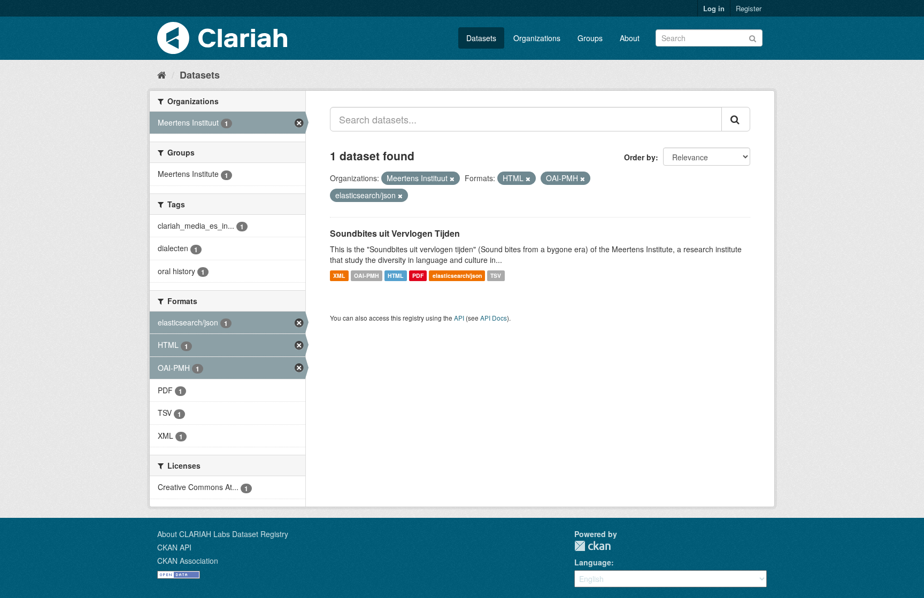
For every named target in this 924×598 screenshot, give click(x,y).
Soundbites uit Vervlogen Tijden (395, 233)
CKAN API (174, 547)
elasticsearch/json (457, 275)
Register (748, 8)
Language (592, 562)
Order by (640, 157)
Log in (714, 8)
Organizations (536, 38)
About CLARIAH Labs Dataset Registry (222, 534)
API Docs (493, 317)
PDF (418, 275)
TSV (495, 275)
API (459, 317)
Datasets (481, 38)
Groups (590, 38)
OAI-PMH (366, 275)
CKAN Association (187, 560)
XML (339, 275)
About (630, 38)
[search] (735, 119)
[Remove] (452, 178)
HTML (395, 275)
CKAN (592, 546)
